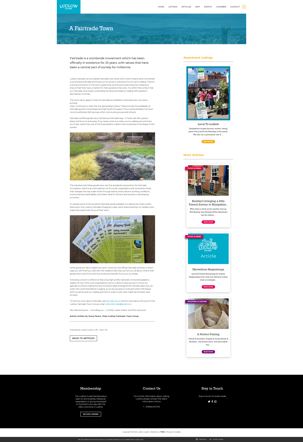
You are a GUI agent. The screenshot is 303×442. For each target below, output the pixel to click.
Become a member (90, 414)
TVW (162, 432)
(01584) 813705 (153, 407)
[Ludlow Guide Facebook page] (212, 401)
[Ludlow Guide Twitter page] (209, 401)
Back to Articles (83, 338)
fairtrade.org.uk (113, 301)
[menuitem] (161, 6)
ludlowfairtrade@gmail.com (118, 304)
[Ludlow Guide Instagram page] (215, 401)
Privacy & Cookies (173, 432)
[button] (244, 6)
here (141, 439)
